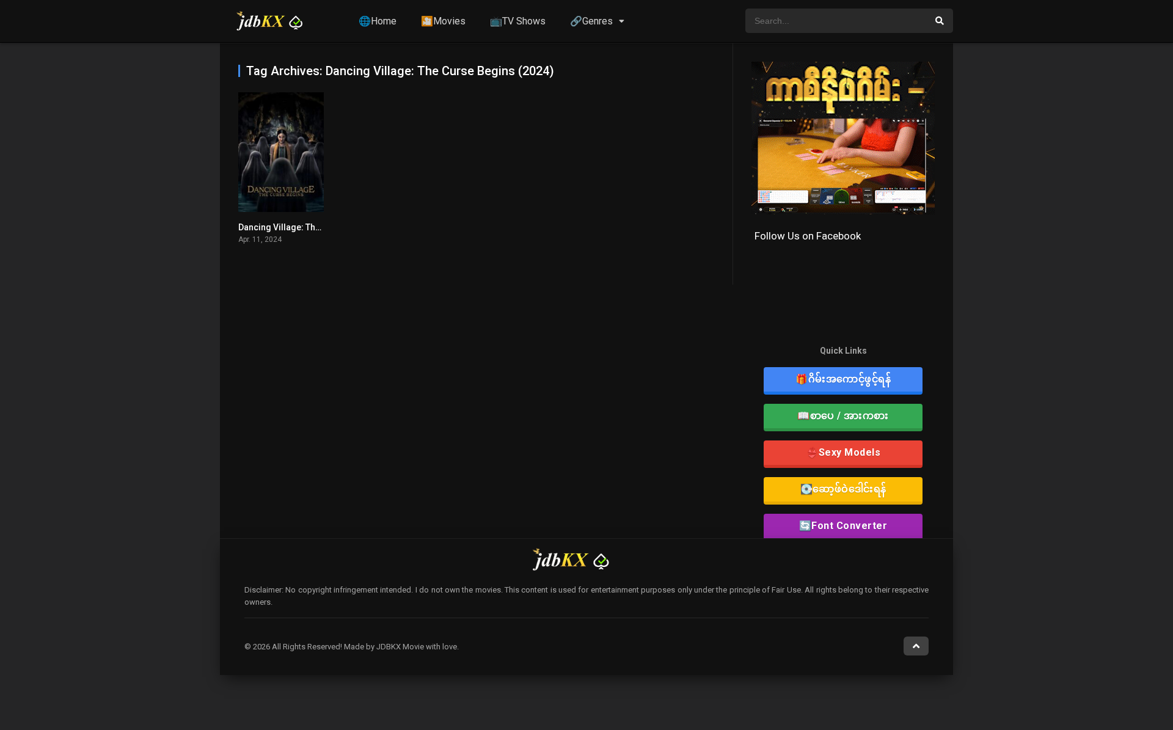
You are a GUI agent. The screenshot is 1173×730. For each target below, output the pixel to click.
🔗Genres (591, 21)
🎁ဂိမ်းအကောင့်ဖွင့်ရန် (843, 379)
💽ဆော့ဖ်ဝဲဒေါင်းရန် (843, 489)
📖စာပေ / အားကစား (843, 416)
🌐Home (377, 21)
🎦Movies (443, 21)
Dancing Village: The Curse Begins (307, 227)
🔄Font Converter (843, 525)
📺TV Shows (518, 21)
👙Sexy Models (843, 452)
